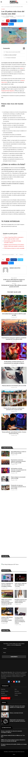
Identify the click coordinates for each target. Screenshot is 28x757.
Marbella (3, 693)
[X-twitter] (11, 682)
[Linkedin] (17, 682)
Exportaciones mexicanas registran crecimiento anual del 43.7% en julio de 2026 (18, 461)
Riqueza (21, 254)
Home (14, 754)
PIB (16, 254)
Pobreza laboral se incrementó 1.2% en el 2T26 (14, 385)
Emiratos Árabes (4, 691)
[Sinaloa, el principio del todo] (5, 714)
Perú (16, 689)
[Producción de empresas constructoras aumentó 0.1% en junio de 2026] (14, 397)
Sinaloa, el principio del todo (16, 712)
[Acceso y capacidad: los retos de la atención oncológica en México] (7, 578)
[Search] (26, 2)
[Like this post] (8, 20)
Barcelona (17, 691)
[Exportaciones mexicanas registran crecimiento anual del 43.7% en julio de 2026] (14, 327)
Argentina (3, 689)
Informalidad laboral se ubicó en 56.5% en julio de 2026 (18, 452)
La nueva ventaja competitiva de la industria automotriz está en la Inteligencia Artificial (20, 620)
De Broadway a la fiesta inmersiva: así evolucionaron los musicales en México (18, 470)
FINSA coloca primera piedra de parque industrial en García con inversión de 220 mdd (7, 602)
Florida (16, 695)
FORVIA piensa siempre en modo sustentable (14, 248)
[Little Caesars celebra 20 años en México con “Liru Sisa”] (21, 578)
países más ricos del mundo (8, 254)
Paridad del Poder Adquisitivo (7, 90)
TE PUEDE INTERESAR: (10, 57)
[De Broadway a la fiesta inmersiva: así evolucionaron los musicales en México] (14, 351)
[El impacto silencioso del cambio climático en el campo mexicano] (21, 594)
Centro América (18, 693)
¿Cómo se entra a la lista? (10, 55)
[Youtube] (14, 682)
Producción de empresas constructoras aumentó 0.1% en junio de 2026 (18, 487)
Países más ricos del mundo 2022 (13, 52)
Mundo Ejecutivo (9, 16)
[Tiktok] (19, 682)
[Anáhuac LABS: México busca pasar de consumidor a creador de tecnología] (7, 611)
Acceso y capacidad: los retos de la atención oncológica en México (7, 585)
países (21, 68)
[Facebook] (9, 682)
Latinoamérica (4, 695)
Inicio (2, 6)
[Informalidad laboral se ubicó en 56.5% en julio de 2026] (14, 303)
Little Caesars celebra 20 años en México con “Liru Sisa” (20, 585)
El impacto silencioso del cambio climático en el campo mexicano (21, 601)
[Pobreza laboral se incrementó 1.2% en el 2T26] (14, 375)
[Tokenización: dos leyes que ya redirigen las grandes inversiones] (5, 721)
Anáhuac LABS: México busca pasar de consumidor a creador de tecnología (7, 619)
